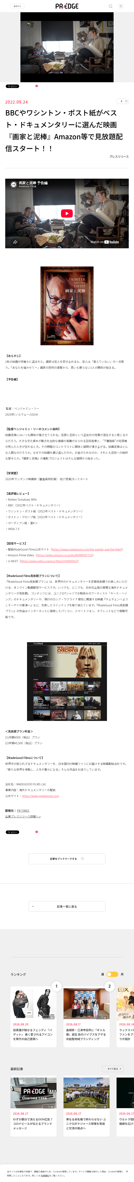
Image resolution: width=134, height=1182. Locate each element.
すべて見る (112, 1068)
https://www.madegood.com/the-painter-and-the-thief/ (87, 549)
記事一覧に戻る (67, 906)
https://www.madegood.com (40, 796)
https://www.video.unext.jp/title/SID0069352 (49, 561)
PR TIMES (23, 810)
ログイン (17, 6)
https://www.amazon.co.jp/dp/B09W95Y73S (64, 555)
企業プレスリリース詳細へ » (22, 816)
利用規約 (45, 1175)
